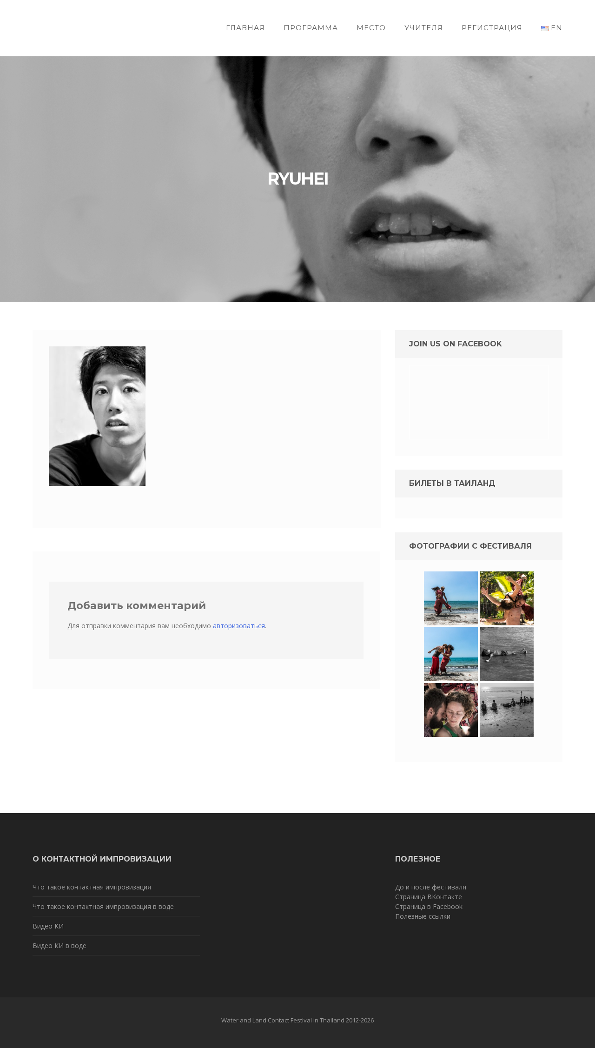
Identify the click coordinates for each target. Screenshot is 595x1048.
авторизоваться (239, 625)
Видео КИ (48, 926)
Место (371, 27)
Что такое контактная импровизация (92, 886)
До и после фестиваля (430, 886)
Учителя (423, 27)
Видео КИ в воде (59, 945)
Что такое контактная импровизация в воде (103, 906)
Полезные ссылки (422, 916)
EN (555, 27)
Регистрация (492, 27)
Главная (245, 27)
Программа (311, 27)
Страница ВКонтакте (428, 896)
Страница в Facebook (429, 906)
